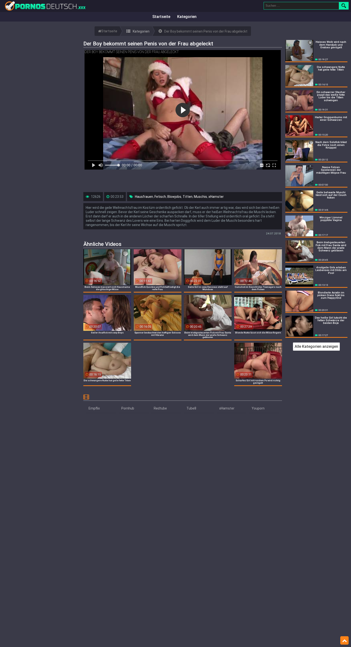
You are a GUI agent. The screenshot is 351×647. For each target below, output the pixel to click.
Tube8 (191, 408)
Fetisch (160, 197)
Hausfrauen (144, 197)
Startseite (161, 16)
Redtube (160, 408)
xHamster (216, 197)
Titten (187, 197)
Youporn (258, 408)
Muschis (200, 197)
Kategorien (187, 16)
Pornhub (127, 408)
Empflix (94, 408)
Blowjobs (174, 197)
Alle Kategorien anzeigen (316, 346)
